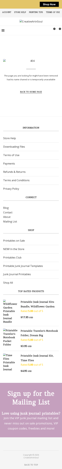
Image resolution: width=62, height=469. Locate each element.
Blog (6, 208)
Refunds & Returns (14, 172)
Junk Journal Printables (17, 274)
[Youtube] (33, 443)
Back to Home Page (31, 92)
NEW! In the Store (13, 249)
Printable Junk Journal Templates (23, 266)
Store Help (20, 12)
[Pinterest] (29, 443)
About (6, 217)
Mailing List (10, 221)
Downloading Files (14, 146)
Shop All (8, 282)
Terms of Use (53, 12)
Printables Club (12, 257)
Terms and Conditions (16, 180)
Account (6, 12)
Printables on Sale (14, 240)
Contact (7, 212)
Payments (9, 163)
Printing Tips (36, 12)
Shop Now (49, 4)
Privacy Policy (11, 188)
